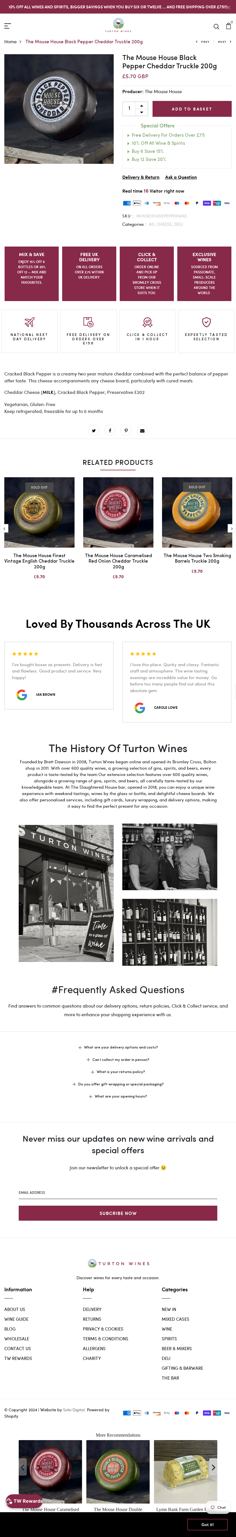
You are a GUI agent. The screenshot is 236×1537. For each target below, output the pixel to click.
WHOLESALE (16, 1338)
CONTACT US (17, 1348)
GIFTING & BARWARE (182, 1368)
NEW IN (169, 1309)
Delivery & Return (140, 177)
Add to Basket (192, 109)
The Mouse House (163, 91)
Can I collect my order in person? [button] (120, 1060)
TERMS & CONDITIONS (105, 1338)
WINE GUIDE (16, 1319)
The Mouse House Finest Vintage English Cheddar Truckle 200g (39, 561)
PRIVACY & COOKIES (103, 1329)
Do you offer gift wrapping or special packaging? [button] (121, 1084)
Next (222, 42)
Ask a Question (181, 177)
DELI (178, 224)
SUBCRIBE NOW (118, 1213)
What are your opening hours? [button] (121, 1096)
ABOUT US (14, 1309)
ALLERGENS (94, 1348)
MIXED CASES (175, 1319)
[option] (59, 109)
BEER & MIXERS (177, 1348)
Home (10, 41)
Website (48, 1409)
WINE (167, 1329)
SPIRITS (169, 1338)
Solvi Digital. (74, 1409)
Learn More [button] (21, 1527)
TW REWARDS (18, 1358)
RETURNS (92, 1319)
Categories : (134, 224)
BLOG (10, 1329)
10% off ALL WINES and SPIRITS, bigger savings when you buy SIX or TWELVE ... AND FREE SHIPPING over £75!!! (118, 7)
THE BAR (170, 1378)
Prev (205, 42)
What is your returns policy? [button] (121, 1072)
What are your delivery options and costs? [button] (121, 1047)
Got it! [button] (207, 1524)
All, (152, 224)
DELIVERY (92, 1309)
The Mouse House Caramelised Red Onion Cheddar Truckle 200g (118, 561)
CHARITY (92, 1358)
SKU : (128, 216)
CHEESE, (165, 224)
